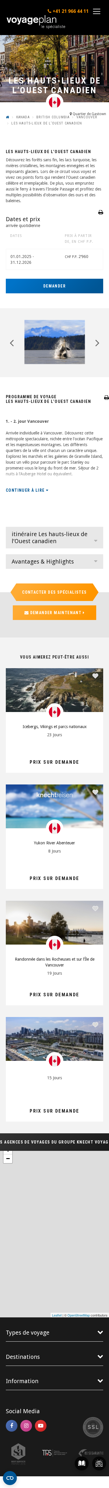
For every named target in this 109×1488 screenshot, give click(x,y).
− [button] (8, 1158)
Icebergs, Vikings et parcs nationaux (55, 726)
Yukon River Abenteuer (54, 843)
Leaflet (57, 1315)
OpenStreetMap (78, 1315)
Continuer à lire (26, 490)
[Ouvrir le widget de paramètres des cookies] (10, 1478)
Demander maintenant (56, 612)
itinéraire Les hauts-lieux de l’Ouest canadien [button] (49, 538)
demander (54, 286)
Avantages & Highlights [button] (43, 561)
